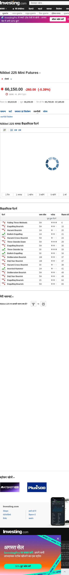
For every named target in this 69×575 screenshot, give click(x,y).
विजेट (5, 518)
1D (11, 130)
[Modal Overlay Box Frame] (30, 555)
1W (15, 130)
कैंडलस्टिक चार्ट (4, 130)
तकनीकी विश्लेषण (6, 117)
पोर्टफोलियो (7, 515)
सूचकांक (5, 13)
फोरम (45, 111)
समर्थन (31, 518)
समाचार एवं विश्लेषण (23, 111)
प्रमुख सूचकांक (30, 13)
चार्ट (10, 111)
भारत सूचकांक (17, 13)
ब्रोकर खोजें (6, 477)
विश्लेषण (59, 9)
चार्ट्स (40, 9)
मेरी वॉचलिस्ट (19, 9)
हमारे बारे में (32, 511)
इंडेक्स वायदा (56, 13)
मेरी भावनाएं (5, 296)
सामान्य (3, 111)
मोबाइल (5, 511)
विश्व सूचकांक (43, 13)
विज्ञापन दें (32, 515)
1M (19, 130)
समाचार (49, 9)
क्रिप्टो (31, 9)
